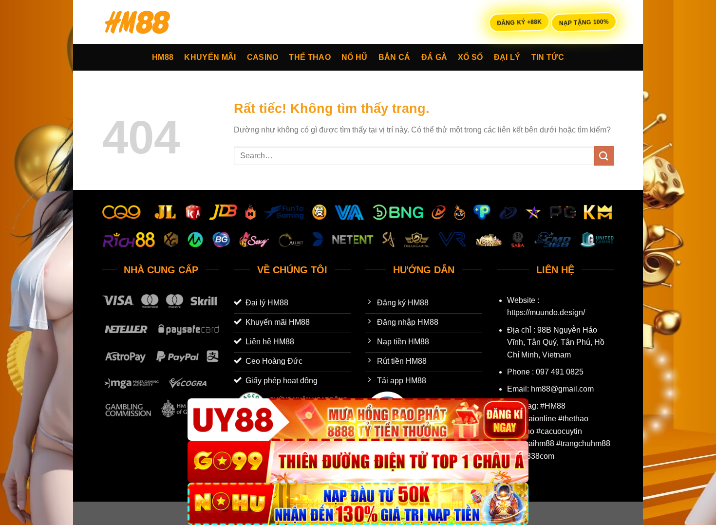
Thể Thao (310, 57)
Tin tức (547, 57)
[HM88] (151, 22)
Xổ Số (470, 57)
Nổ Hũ (354, 57)
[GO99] (358, 462)
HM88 (162, 57)
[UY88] (358, 419)
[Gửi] (604, 155)
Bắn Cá (394, 57)
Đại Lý (507, 57)
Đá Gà (434, 57)
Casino (263, 57)
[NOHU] (358, 504)
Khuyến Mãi (210, 57)
